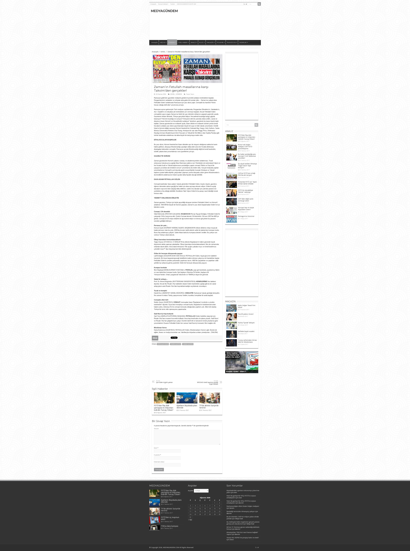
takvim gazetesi (175, 344)
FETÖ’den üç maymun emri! (170, 518)
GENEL (162, 52)
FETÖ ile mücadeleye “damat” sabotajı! (245, 191)
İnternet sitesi (159, 462)
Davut (232, 540)
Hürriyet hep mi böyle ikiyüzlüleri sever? (246, 209)
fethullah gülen (163, 344)
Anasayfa (153, 4)
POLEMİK (220, 42)
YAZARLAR (243, 42)
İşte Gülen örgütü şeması (164, 381)
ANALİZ (193, 42)
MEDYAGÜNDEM (164, 11)
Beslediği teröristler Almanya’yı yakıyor (241, 511)
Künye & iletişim (163, 4)
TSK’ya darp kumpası (169, 526)
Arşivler (190, 491)
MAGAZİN (210, 42)
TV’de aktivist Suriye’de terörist (170, 510)
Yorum (156, 429)
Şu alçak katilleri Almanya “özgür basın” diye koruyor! (247, 166)
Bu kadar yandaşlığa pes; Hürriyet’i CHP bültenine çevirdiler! (247, 156)
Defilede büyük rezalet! (246, 331)
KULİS (201, 42)
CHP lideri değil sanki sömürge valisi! (245, 200)
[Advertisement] (220, 23)
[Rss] (244, 4)
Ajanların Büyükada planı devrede (171, 501)
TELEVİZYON (231, 42)
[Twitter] (246, 4)
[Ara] (259, 4)
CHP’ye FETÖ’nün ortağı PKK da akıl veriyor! (246, 174)
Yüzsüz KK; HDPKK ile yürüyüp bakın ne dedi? (243, 538)
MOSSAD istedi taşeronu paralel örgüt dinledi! (207, 382)
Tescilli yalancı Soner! (245, 314)
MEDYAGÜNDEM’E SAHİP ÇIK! (186, 4)
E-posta (157, 455)
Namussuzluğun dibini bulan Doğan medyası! (243, 506)
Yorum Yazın (190, 94)
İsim (156, 448)
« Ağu (190, 520)
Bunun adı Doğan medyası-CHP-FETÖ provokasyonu (245, 147)
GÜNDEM (171, 42)
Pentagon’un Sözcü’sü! (246, 216)
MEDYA (162, 42)
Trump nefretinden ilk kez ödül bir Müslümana (247, 341)
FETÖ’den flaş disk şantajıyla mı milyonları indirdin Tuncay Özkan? (163, 407)
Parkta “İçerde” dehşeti (246, 323)
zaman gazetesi (188, 344)
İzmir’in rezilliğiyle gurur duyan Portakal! (239, 372)
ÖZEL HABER (182, 42)
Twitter (172, 4)
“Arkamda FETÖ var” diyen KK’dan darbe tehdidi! (247, 183)
